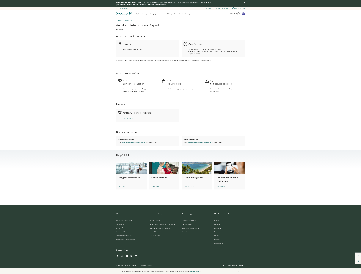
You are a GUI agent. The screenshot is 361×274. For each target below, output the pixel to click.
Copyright (119, 265)
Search (210, 8)
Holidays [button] (145, 14)
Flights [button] (137, 14)
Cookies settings (154, 235)
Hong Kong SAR (231, 265)
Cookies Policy (194, 271)
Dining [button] (169, 14)
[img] (244, 2)
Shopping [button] (153, 14)
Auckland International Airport (198, 143)
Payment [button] (177, 14)
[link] (128, 118)
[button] (123, 186)
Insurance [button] (162, 14)
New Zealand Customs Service (133, 143)
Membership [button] (186, 14)
